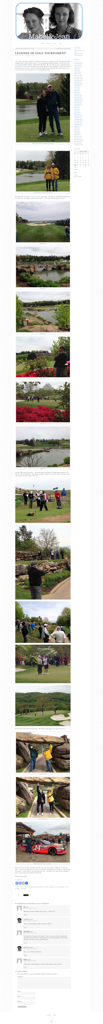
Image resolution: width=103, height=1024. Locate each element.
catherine (27, 919)
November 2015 (78, 80)
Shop (60, 43)
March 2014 (77, 114)
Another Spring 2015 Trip (62, 48)
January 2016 (78, 77)
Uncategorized (78, 55)
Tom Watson (62, 886)
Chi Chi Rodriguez (29, 886)
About (48, 43)
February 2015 (78, 95)
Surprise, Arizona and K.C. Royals (26, 48)
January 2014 (78, 117)
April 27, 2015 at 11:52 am (30, 948)
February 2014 (78, 116)
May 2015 (77, 90)
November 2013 (78, 121)
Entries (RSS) (78, 176)
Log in (76, 175)
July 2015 (77, 87)
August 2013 (77, 126)
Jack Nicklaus (38, 886)
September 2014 (78, 104)
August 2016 (77, 67)
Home (42, 43)
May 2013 (77, 131)
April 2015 (77, 92)
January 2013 (78, 138)
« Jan (75, 169)
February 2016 (78, 75)
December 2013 (78, 119)
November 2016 (78, 63)
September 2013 (78, 124)
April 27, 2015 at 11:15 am (30, 932)
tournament (23, 888)
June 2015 (77, 89)
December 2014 (78, 99)
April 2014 (77, 112)
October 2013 (78, 122)
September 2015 (78, 84)
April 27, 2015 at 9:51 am (30, 908)
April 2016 (77, 72)
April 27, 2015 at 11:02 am (30, 920)
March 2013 (77, 134)
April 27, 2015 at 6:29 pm (30, 960)
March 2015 (77, 94)
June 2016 (77, 68)
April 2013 (77, 133)
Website (19, 1001)
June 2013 (77, 129)
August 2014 (77, 106)
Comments (27, 55)
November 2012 (78, 141)
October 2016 (78, 65)
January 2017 (78, 62)
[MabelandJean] (51, 21)
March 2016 (77, 73)
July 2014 (77, 107)
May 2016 (77, 70)
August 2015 (77, 85)
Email (19, 996)
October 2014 (78, 102)
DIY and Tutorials (79, 50)
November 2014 (78, 100)
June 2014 (77, 109)
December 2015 (78, 78)
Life (34, 55)
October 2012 (78, 143)
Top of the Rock (35, 196)
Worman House (23, 66)
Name (19, 991)
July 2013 (77, 128)
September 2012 (78, 144)
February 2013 (78, 136)
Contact (54, 43)
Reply (25, 914)
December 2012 (78, 139)
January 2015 (78, 97)
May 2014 (77, 111)
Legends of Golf (36, 63)
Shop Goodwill (78, 53)
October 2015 (78, 82)
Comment (20, 976)
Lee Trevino (45, 886)
